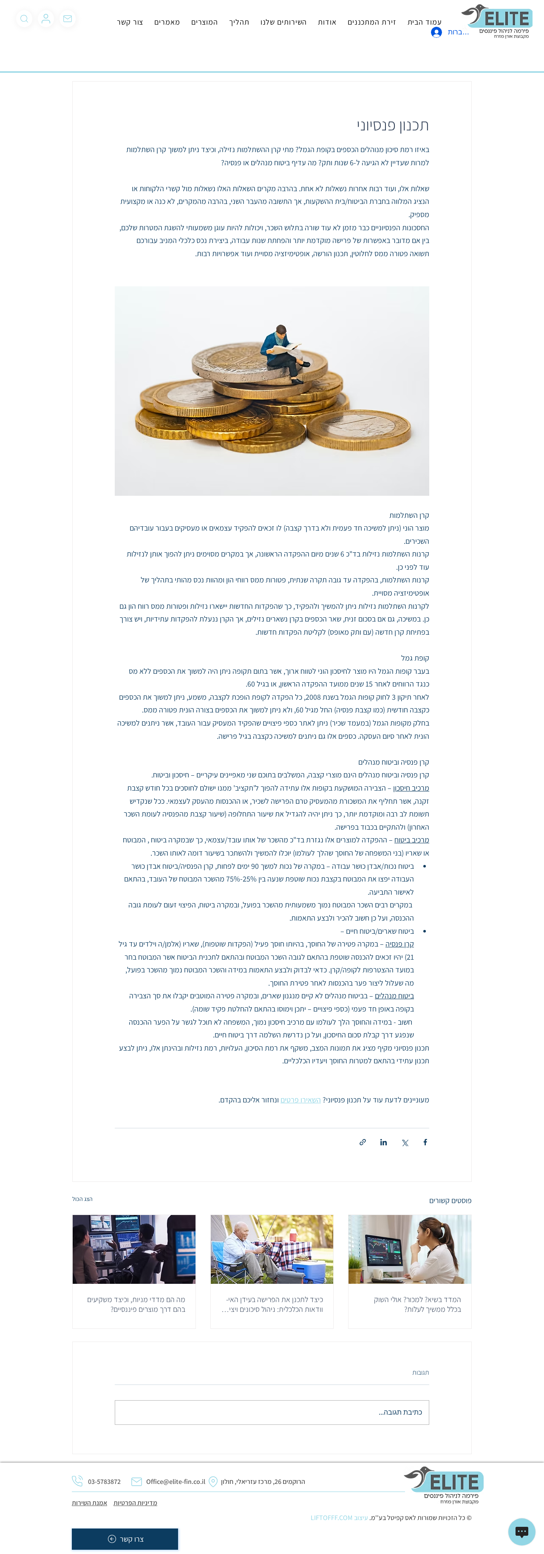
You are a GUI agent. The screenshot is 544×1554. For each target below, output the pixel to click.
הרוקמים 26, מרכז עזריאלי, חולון (263, 1481)
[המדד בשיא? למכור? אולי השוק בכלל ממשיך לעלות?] (409, 1249)
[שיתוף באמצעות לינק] (363, 1142)
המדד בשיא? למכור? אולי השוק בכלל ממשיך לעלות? (417, 1304)
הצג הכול (82, 1199)
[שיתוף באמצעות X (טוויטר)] (404, 1142)
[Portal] (46, 18)
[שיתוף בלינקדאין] (384, 1142)
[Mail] (24, 18)
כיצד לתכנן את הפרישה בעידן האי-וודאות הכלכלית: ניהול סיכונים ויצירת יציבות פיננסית (272, 1304)
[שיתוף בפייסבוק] (425, 1142)
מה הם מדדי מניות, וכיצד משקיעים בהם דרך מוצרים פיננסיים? (136, 1304)
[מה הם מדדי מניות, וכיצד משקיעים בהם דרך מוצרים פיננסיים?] (134, 1249)
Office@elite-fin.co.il (175, 1481)
